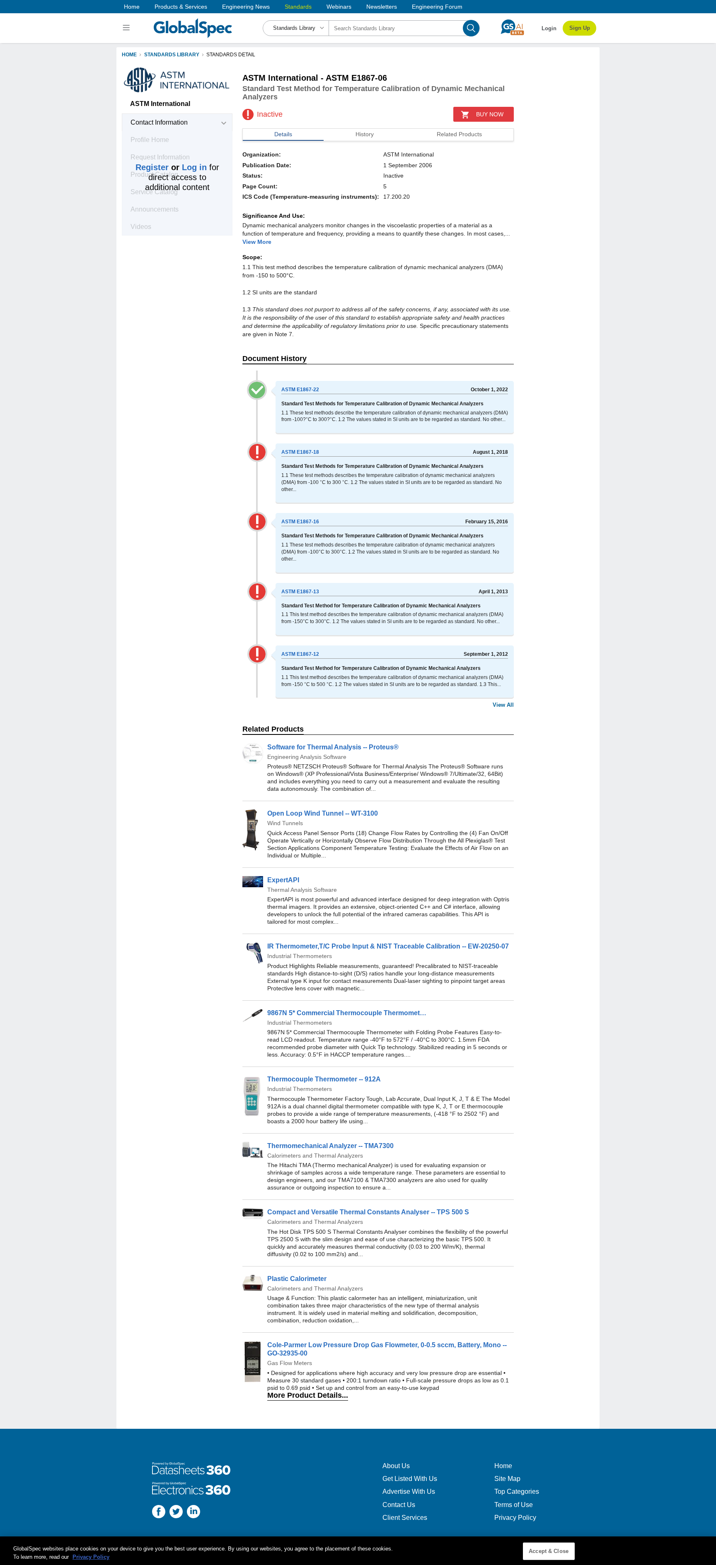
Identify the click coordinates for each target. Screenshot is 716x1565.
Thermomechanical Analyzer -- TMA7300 (330, 1145)
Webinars (339, 6)
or (171, 167)
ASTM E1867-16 (300, 522)
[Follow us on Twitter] (176, 1512)
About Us (396, 1465)
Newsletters (381, 6)
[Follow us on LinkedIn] (193, 1512)
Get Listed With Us (409, 1478)
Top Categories (516, 1491)
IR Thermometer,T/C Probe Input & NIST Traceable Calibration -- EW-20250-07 (388, 946)
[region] (358, 1550)
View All (503, 705)
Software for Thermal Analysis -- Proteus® (333, 747)
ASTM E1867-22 (300, 389)
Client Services (404, 1517)
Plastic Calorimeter (297, 1278)
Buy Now (489, 114)
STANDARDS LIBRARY (171, 55)
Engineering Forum (437, 6)
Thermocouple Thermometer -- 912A (324, 1079)
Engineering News (246, 6)
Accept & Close (548, 1551)
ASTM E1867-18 (300, 452)
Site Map (507, 1478)
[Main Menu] (127, 28)
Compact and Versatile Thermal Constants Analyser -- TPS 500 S (368, 1212)
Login (549, 28)
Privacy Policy (515, 1517)
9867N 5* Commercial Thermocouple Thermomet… (346, 1012)
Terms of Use (513, 1504)
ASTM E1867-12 (300, 654)
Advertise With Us (408, 1491)
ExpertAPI (283, 880)
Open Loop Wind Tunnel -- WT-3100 (322, 813)
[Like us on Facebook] (158, 1512)
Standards (298, 6)
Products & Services (181, 6)
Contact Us (398, 1504)
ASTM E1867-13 (300, 592)
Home (132, 6)
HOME (129, 55)
